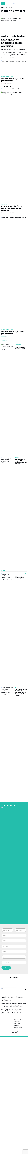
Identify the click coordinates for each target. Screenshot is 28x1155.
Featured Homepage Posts (7, 76)
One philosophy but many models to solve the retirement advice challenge (21, 461)
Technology (4, 33)
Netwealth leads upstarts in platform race (12, 80)
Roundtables (18, 344)
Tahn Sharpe (3, 57)
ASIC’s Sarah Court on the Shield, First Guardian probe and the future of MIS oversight (21, 692)
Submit (6, 967)
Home (2, 7)
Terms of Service (13, 1031)
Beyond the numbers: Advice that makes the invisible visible (21, 347)
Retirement (17, 457)
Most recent (5, 89)
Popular (20, 89)
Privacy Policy (5, 1031)
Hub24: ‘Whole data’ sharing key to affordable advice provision (13, 41)
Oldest (13, 89)
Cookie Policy (21, 1031)
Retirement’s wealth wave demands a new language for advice (20, 577)
